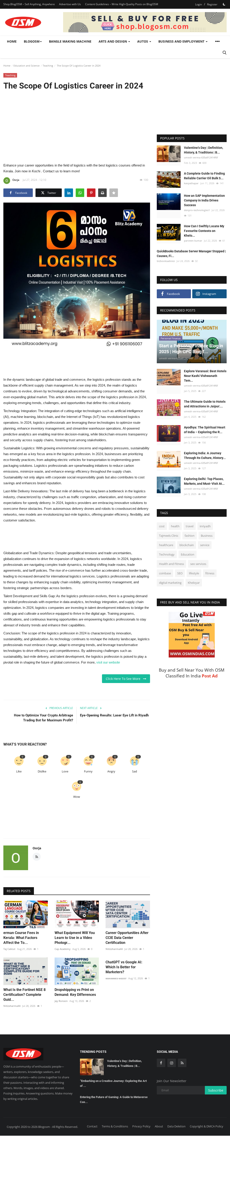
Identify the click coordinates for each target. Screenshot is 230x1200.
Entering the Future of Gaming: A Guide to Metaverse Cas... (114, 1099)
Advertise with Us (70, 4)
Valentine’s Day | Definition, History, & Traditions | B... (203, 150)
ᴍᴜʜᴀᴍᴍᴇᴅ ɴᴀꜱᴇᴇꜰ (116, 978)
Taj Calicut (9, 949)
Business (206, 536)
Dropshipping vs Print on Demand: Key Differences (75, 992)
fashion (190, 536)
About (159, 1126)
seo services (198, 564)
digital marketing (170, 583)
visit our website (108, 662)
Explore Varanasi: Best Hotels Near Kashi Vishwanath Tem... (205, 375)
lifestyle (194, 573)
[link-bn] (145, 22)
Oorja (15, 180)
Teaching (48, 65)
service (204, 545)
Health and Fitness (171, 564)
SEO (180, 573)
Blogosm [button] (32, 41)
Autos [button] (143, 41)
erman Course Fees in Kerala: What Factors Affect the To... (21, 938)
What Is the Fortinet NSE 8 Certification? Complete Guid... (24, 995)
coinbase (165, 573)
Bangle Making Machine (70, 41)
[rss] (182, 1063)
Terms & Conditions (115, 1126)
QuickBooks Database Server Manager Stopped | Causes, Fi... (191, 253)
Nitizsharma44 (114, 949)
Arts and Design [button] (113, 41)
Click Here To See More (124, 679)
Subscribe (215, 1090)
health (175, 526)
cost (162, 526)
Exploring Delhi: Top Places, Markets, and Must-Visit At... (204, 481)
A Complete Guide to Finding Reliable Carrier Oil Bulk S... (204, 176)
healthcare (166, 545)
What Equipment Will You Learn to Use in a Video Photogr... (75, 938)
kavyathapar (191, 183)
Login (198, 4)
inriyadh (205, 526)
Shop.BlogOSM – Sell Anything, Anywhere (29, 4)
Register (212, 4)
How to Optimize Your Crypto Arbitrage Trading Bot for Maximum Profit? (43, 717)
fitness (209, 573)
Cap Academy (63, 949)
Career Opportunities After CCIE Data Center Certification (127, 938)
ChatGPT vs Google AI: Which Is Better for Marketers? (124, 967)
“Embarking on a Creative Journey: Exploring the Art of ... (113, 1083)
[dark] (224, 4)
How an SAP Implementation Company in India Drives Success (204, 200)
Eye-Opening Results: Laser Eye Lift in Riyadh (114, 715)
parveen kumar (193, 240)
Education (187, 554)
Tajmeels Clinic (168, 536)
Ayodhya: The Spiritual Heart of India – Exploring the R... (204, 430)
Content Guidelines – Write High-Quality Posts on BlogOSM (121, 4)
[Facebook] (161, 1063)
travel (189, 526)
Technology (167, 554)
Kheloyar (194, 583)
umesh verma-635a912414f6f (201, 157)
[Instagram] (171, 1063)
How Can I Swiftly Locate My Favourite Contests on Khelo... (204, 230)
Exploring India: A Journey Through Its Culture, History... (205, 455)
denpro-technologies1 (197, 210)
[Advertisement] (76, 126)
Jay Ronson (61, 1001)
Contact (92, 1126)
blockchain (186, 545)
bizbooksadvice (166, 261)
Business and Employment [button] (181, 41)
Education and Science (26, 65)
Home (12, 41)
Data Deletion (176, 1126)
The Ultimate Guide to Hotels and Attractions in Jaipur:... (205, 404)
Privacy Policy (141, 1126)
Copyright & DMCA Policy (206, 1126)
